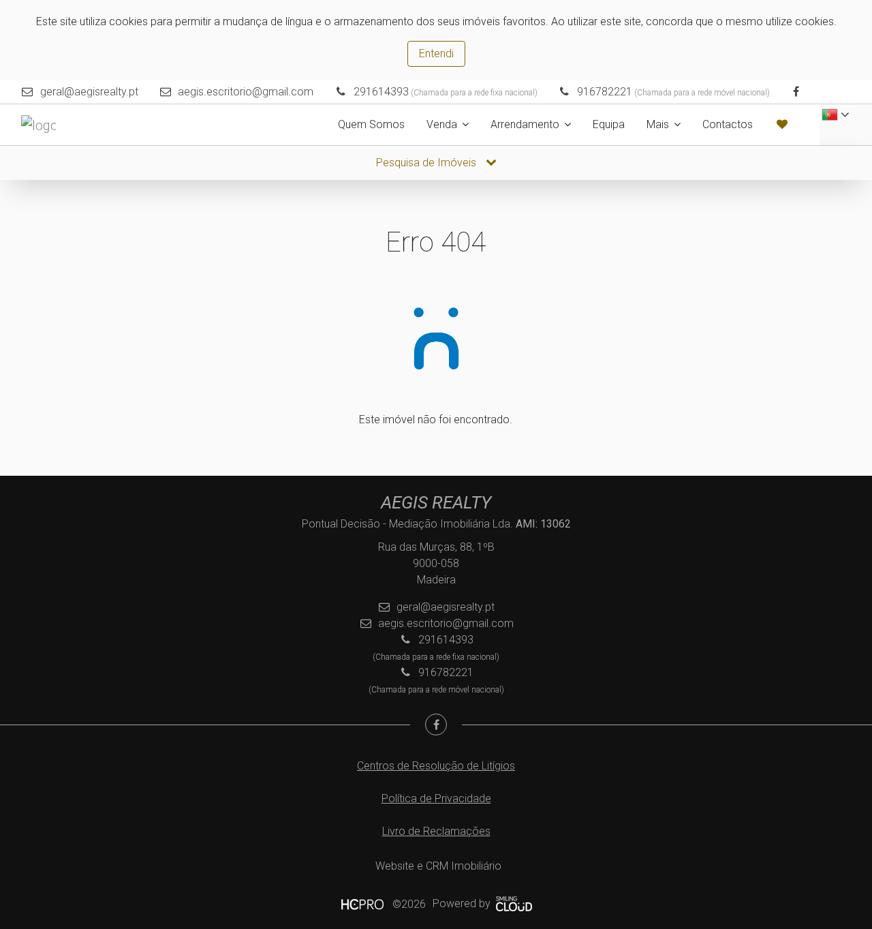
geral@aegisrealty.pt (89, 91)
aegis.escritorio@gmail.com (245, 91)
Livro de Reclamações (436, 831)
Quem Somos (371, 124)
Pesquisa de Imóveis (427, 162)
